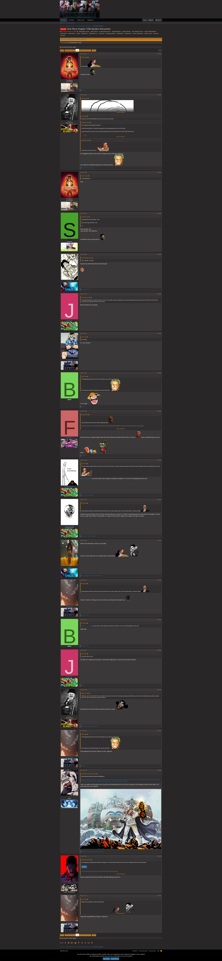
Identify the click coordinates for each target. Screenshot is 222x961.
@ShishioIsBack (97, 781)
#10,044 (159, 213)
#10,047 (159, 333)
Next (93, 50)
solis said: (83, 116)
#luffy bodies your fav (84, 31)
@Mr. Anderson (119, 781)
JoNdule (69, 320)
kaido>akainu (63, 33)
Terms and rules (143, 951)
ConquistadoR (69, 526)
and (88, 168)
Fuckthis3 (69, 437)
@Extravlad (138, 779)
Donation (71, 20)
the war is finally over (138, 33)
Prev (62, 50)
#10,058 (159, 770)
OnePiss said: (84, 217)
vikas (69, 567)
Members (90, 20)
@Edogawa (120, 779)
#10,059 (159, 856)
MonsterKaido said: (86, 258)
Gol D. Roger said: (85, 297)
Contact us (135, 951)
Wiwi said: (83, 503)
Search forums (70, 23)
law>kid (78, 33)
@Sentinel (157, 779)
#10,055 (159, 650)
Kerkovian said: (85, 140)
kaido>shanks (71, 33)
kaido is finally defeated (150, 31)
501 (71, 50)
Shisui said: (84, 57)
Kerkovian (69, 606)
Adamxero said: (85, 122)
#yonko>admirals (126, 31)
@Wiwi (142, 779)
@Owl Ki (132, 779)
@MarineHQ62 (85, 779)
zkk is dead (155, 33)
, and (88, 495)
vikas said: (84, 899)
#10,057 (159, 730)
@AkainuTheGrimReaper (95, 779)
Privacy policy (152, 951)
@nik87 (103, 781)
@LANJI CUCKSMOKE (86, 781)
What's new (80, 20)
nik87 (69, 121)
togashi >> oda (148, 33)
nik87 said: (84, 376)
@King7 (147, 779)
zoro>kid (62, 35)
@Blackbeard (126, 779)
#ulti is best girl (94, 31)
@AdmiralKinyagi (106, 779)
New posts (62, 23)
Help (158, 951)
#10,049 (159, 411)
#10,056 (159, 689)
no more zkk (101, 33)
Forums (63, 20)
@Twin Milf (151, 779)
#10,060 (159, 895)
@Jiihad (126, 781)
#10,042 (159, 94)
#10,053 (159, 580)
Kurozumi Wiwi (69, 486)
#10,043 (159, 172)
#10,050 (159, 460)
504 (81, 50)
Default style (64, 951)
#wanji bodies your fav (105, 31)
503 (77, 50)
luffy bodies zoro (93, 33)
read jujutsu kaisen (110, 33)
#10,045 (159, 254)
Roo (69, 883)
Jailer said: (84, 463)
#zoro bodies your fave (137, 31)
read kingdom (120, 33)
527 (89, 50)
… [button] (67, 50)
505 (84, 50)
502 (74, 50)
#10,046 (159, 294)
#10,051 (159, 499)
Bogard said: (84, 414)
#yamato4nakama (116, 31)
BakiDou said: (84, 693)
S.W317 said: (84, 176)
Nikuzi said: (84, 98)
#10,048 (159, 373)
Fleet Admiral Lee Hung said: (88, 774)
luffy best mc (85, 33)
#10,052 (159, 540)
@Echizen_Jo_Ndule (86, 478)
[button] (75, 20)
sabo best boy (128, 33)
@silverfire (114, 779)
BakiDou (69, 360)
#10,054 (159, 619)
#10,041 (159, 53)
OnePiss (69, 281)
